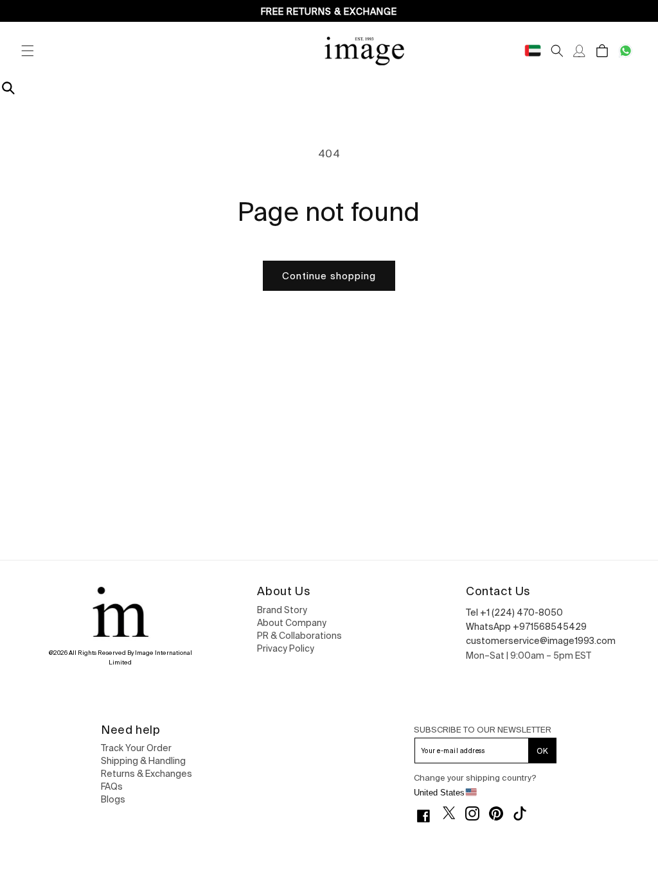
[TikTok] (525, 813)
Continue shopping (329, 275)
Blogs (113, 799)
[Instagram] (477, 813)
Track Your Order (136, 748)
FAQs (112, 786)
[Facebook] (428, 816)
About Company (291, 623)
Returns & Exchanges (146, 773)
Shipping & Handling (143, 761)
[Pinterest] (501, 813)
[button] (27, 50)
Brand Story (282, 610)
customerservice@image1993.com (541, 641)
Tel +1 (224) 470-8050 (514, 612)
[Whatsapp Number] (626, 50)
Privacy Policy (285, 648)
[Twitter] (454, 813)
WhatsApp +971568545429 (526, 626)
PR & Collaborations (299, 635)
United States (439, 792)
